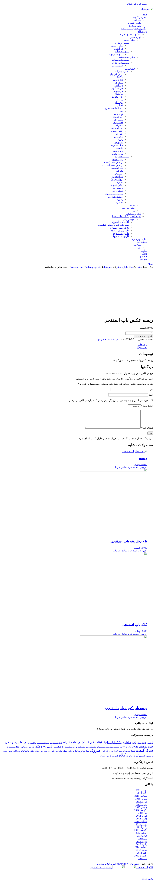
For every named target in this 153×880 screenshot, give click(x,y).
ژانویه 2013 (141, 844)
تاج (107, 742)
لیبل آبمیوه (58, 751)
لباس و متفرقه (133, 213)
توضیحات (142, 344)
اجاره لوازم (129, 742)
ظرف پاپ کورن (107, 751)
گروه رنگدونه (105, 756)
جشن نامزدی (80, 747)
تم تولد (88, 741)
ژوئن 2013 (142, 835)
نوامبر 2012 (141, 850)
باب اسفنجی (113, 339)
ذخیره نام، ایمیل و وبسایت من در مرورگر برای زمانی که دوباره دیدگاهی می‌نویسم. (109, 400)
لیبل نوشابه (39, 751)
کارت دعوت (132, 755)
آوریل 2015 (141, 804)
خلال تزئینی (54, 746)
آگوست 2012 (140, 855)
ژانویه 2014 (141, 818)
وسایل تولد (8, 751)
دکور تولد (34, 746)
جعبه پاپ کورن (68, 746)
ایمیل (150, 394)
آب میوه (149, 742)
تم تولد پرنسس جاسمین (38, 742)
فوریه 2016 (141, 801)
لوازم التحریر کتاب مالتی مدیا (126, 216)
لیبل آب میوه (49, 751)
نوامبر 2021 (141, 790)
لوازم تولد (83, 750)
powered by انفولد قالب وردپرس (112, 863)
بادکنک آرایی (115, 742)
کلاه (122, 755)
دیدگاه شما (147, 427)
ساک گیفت (144, 750)
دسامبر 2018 (140, 796)
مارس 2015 (141, 807)
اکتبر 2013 (142, 827)
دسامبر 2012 (140, 847)
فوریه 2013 (141, 841)
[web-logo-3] (147, 9)
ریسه (19, 746)
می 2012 (142, 858)
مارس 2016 (141, 798)
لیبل (65, 750)
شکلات (131, 750)
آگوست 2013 (140, 830)
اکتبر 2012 (142, 853)
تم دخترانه (141, 746)
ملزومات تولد (27, 750)
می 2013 (142, 838)
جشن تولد (101, 339)
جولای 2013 (141, 833)
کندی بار (115, 756)
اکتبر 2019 (142, 793)
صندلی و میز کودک (121, 751)
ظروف (95, 750)
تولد (119, 746)
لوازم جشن (135, 37)
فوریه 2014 (141, 815)
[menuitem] (73, 14)
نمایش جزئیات (120, 467)
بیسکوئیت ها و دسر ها (130, 34)
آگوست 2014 (140, 810)
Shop (150, 264)
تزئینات (100, 742)
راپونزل (25, 747)
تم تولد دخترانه (71, 742)
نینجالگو (17, 751)
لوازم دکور (73, 751)
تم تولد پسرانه (17, 742)
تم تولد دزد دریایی (56, 743)
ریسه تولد (11, 747)
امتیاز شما (147, 405)
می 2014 (142, 813)
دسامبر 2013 (140, 821)
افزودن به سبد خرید (143, 336)
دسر (43, 746)
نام (151, 389)
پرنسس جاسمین (146, 756)
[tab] (73, 344)
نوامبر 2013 (141, 824)
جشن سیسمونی (103, 747)
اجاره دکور (140, 743)
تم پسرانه (128, 746)
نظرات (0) (142, 347)
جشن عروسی (91, 747)
